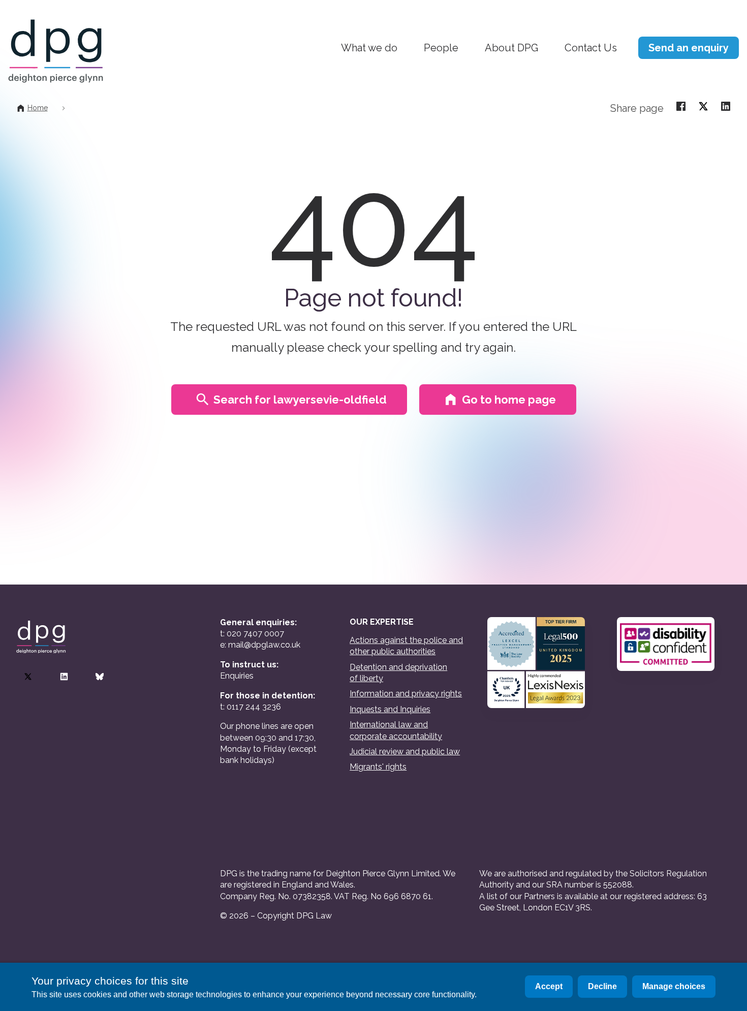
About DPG (511, 48)
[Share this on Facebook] (681, 105)
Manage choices (673, 986)
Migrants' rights (378, 767)
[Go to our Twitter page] (28, 676)
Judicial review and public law (405, 751)
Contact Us (591, 48)
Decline (602, 986)
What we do (369, 48)
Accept (549, 986)
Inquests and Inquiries (390, 709)
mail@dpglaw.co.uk (264, 645)
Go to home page (509, 399)
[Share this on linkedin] (726, 105)
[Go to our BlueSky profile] (99, 676)
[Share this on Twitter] (703, 105)
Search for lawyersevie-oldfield (300, 399)
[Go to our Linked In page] (64, 676)
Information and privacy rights (406, 693)
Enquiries (237, 676)
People (441, 48)
